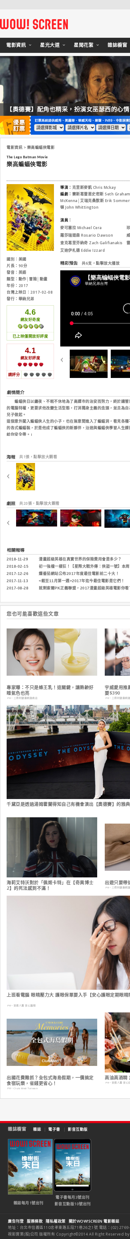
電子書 (54, 1129)
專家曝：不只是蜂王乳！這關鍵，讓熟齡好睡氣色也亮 (50, 690)
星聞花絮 (83, 45)
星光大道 (50, 45)
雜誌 (37, 1129)
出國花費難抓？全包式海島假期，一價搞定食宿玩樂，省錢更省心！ (50, 1080)
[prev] (64, 364)
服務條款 (35, 1221)
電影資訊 (16, 45)
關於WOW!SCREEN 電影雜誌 (94, 1221)
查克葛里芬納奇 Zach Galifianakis (91, 242)
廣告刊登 (16, 1221)
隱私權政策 (56, 1221)
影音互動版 (78, 1129)
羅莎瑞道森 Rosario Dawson (86, 235)
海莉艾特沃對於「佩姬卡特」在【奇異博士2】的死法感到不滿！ (50, 885)
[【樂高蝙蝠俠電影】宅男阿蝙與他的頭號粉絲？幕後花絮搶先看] (89, 364)
